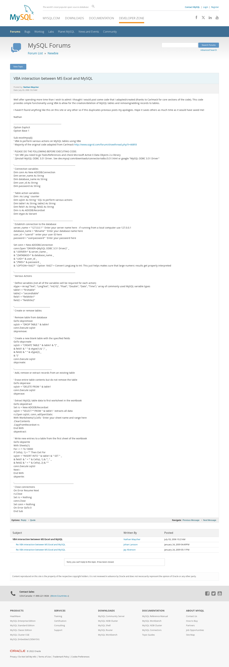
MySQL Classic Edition (21, 630)
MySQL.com (51, 18)
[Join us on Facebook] (195, 18)
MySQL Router (105, 630)
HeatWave (15, 616)
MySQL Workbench (107, 634)
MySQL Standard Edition (22, 625)
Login (205, 7)
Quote (33, 520)
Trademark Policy (61, 656)
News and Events (89, 31)
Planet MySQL (66, 31)
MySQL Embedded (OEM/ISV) (24, 639)
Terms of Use (44, 656)
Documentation (101, 18)
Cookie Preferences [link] (80, 656)
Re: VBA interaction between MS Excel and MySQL (40, 544)
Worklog (39, 31)
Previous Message (191, 520)
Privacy (13, 656)
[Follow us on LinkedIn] (209, 18)
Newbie (53, 53)
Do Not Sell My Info (27, 656)
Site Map (190, 634)
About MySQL (195, 610)
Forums (15, 31)
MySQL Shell (104, 625)
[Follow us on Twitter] (213, 595)
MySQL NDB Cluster (108, 621)
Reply (23, 520)
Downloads (74, 18)
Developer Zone (131, 18)
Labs (51, 31)
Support (58, 630)
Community (110, 31)
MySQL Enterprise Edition (23, 621)
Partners (190, 625)
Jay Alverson (130, 549)
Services (59, 610)
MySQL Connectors (151, 630)
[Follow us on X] (202, 18)
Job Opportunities (195, 630)
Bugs (27, 31)
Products (16, 610)
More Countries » (59, 595)
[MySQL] (22, 13)
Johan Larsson (131, 544)
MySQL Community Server (111, 616)
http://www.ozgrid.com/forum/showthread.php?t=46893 (105, 144)
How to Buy (192, 621)
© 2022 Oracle (34, 651)
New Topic (18, 66)
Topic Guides (148, 634)
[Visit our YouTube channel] (216, 18)
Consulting (59, 625)
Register (215, 7)
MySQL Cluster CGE (19, 634)
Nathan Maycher (132, 539)
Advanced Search (209, 50)
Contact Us (191, 616)
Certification (60, 621)
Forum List (35, 53)
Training (58, 616)
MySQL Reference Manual (155, 616)
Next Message (209, 520)
